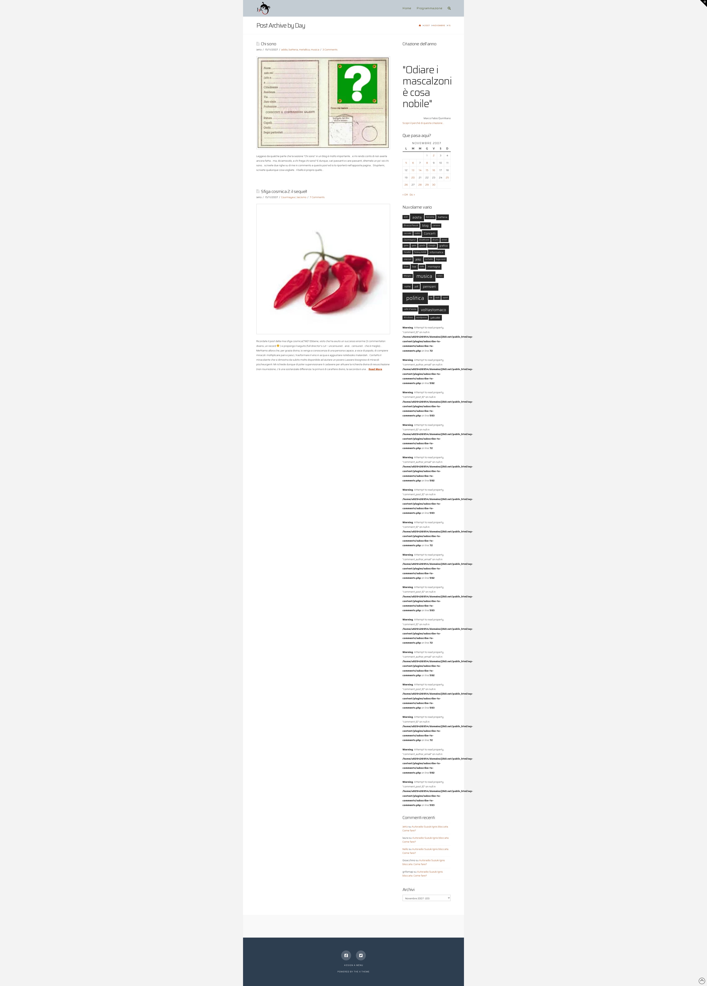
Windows (408, 317)
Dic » (412, 195)
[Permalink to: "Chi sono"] (323, 103)
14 (420, 170)
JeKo (405, 827)
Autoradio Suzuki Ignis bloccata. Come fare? (425, 828)
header (407, 252)
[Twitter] (361, 955)
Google (432, 245)
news (440, 275)
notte (407, 286)
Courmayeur (288, 197)
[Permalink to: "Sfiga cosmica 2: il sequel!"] (323, 269)
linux (406, 266)
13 (413, 170)
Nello (405, 849)
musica (315, 49)
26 (406, 185)
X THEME (364, 971)
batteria (293, 49)
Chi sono (268, 43)
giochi (422, 245)
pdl (416, 286)
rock (437, 297)
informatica (436, 252)
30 (433, 185)
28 (420, 185)
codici (417, 233)
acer (406, 217)
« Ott (405, 195)
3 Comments (330, 49)
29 (427, 185)
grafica (443, 246)
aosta (417, 217)
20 (413, 177)
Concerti (429, 233)
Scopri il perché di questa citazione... (423, 123)
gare (414, 245)
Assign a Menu (353, 965)
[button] (703, 3)
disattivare (424, 239)
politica (415, 298)
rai (431, 297)
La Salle (429, 259)
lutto (422, 266)
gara (406, 245)
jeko (418, 259)
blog (425, 225)
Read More (375, 369)
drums (435, 239)
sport (445, 297)
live (414, 267)
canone (436, 225)
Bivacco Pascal (411, 225)
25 (447, 177)
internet (407, 259)
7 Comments (317, 197)
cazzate (407, 233)
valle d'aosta (410, 309)
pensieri (429, 286)
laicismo (301, 197)
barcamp (430, 217)
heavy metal (420, 252)
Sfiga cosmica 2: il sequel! (284, 191)
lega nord (440, 259)
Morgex (407, 275)
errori (444, 239)
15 (427, 170)
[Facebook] (346, 955)
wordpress (421, 317)
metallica (304, 49)
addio (284, 49)
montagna (434, 267)
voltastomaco (433, 310)
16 (433, 170)
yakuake (435, 318)
